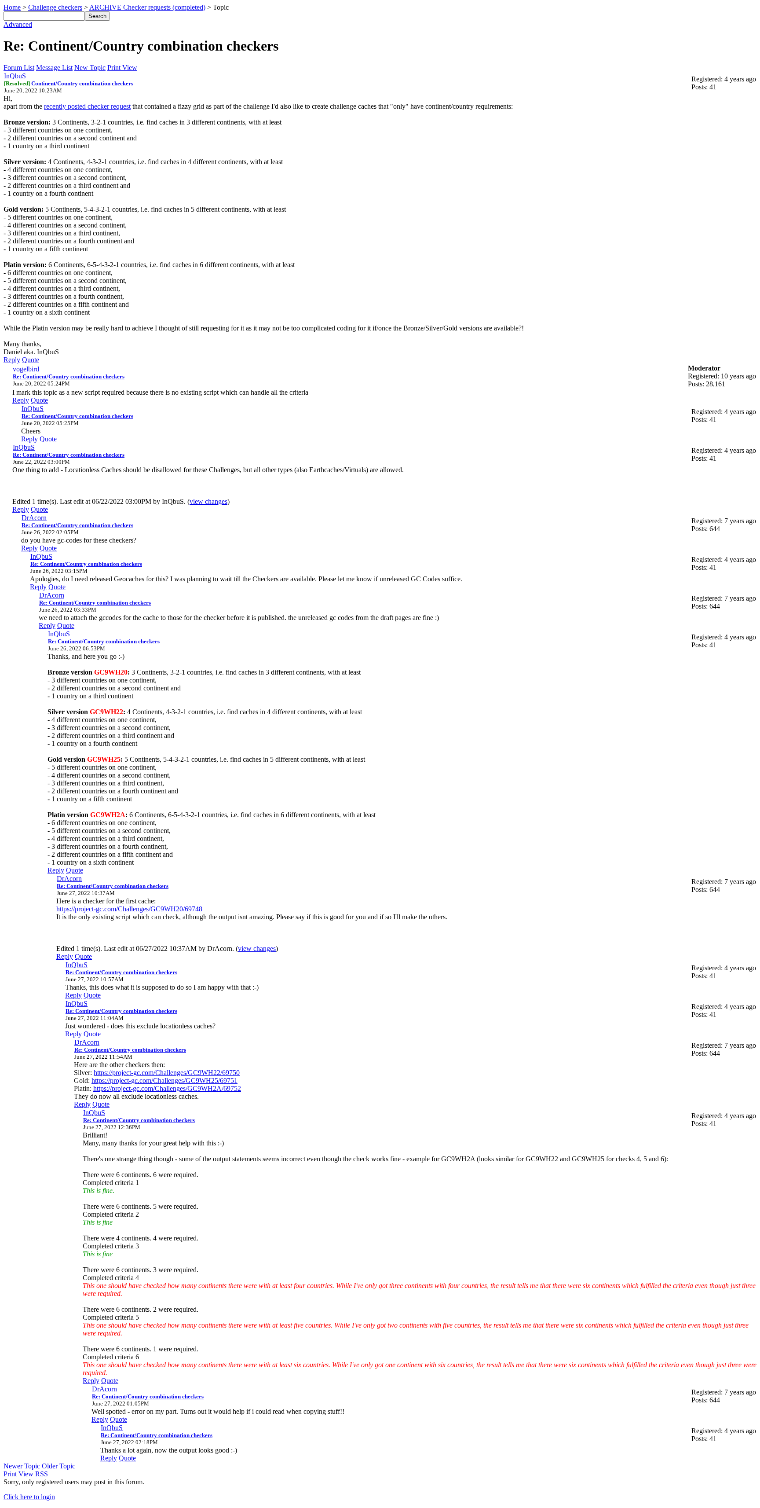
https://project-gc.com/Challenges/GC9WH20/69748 (129, 909)
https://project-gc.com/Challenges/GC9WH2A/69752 (167, 1088)
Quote (30, 359)
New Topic (90, 67)
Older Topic (58, 1466)
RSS (41, 1474)
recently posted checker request (87, 106)
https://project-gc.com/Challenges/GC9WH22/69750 (167, 1072)
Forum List (19, 67)
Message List (54, 67)
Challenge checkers (55, 7)
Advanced (18, 24)
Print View (122, 67)
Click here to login (29, 1497)
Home (12, 7)
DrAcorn (34, 517)
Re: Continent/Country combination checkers (68, 376)
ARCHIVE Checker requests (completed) (147, 7)
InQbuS (15, 76)
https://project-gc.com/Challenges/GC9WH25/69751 (164, 1080)
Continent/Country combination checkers (68, 83)
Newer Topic (22, 1466)
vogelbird (26, 369)
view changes (208, 501)
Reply (12, 359)
